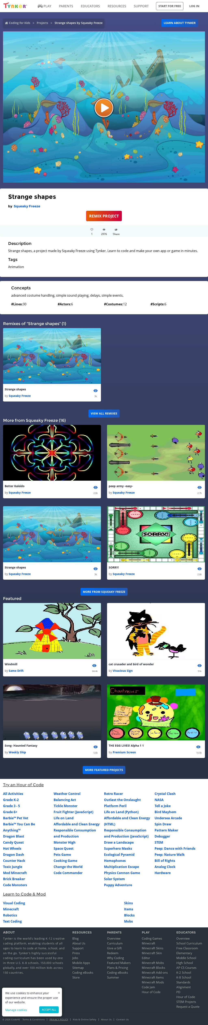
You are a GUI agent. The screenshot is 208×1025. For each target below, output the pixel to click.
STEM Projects (186, 1002)
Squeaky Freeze (27, 206)
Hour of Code (151, 992)
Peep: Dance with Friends (175, 848)
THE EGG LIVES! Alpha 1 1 (126, 745)
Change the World (68, 867)
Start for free (169, 6)
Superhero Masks (118, 848)
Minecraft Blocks (153, 968)
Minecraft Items (153, 977)
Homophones (115, 860)
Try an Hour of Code (23, 784)
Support (77, 948)
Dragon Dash (13, 854)
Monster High (65, 842)
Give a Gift (114, 948)
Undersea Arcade (168, 818)
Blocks (129, 915)
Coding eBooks (82, 972)
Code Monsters (15, 885)
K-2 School (183, 972)
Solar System (114, 879)
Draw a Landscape (119, 842)
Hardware (163, 873)
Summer (113, 977)
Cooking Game (65, 860)
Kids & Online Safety (84, 1019)
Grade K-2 (11, 800)
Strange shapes (15, 389)
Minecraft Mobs (153, 963)
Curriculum (115, 943)
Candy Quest (13, 842)
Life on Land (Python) (121, 812)
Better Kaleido (15, 486)
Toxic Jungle (12, 867)
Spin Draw (163, 824)
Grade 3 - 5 (11, 806)
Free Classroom (187, 948)
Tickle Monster (65, 806)
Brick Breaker (14, 879)
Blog (75, 938)
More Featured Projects (104, 770)
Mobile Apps (81, 963)
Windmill (11, 664)
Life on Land (64, 818)
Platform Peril (115, 806)
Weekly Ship (17, 752)
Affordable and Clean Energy (77, 824)
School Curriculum (189, 943)
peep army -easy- (121, 486)
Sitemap (78, 968)
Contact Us (122, 1019)
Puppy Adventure (118, 885)
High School (184, 963)
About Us (78, 943)
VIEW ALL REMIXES (104, 413)
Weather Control (67, 793)
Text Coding (12, 921)
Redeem (112, 953)
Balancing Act (65, 800)
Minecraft (11, 909)
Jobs (75, 958)
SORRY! (114, 567)
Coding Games (152, 938)
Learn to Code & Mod (24, 894)
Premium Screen (124, 752)
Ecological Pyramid (119, 854)
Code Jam (148, 987)
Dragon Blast (13, 836)
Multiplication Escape (121, 867)
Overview (113, 938)
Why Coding (115, 958)
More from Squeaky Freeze (104, 592)
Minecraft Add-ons (155, 972)
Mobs (128, 921)
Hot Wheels (12, 848)
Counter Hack (14, 860)
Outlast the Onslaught (122, 800)
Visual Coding (14, 903)
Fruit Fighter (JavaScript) (73, 812)
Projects (42, 23)
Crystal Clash (165, 793)
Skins (128, 903)
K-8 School (183, 977)
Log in (194, 6)
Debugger (162, 836)
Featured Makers (119, 963)
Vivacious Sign (123, 671)
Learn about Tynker (180, 23)
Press (76, 953)
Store (76, 977)
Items (128, 909)
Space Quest (64, 848)
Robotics (10, 915)
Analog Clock (165, 867)
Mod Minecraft (15, 873)
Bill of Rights (165, 860)
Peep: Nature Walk (170, 854)
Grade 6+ (10, 812)
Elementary (184, 953)
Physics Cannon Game (122, 873)
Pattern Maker (166, 830)
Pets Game (62, 854)
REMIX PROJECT (104, 216)
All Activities (13, 793)
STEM (159, 842)
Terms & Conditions (34, 1019)
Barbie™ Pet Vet (15, 818)
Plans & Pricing (117, 968)
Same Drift (16, 671)
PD (178, 992)
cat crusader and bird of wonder (131, 664)
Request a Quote (187, 1007)
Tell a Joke (163, 806)
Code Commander (68, 873)
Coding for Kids (19, 23)
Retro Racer (113, 793)
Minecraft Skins (152, 948)
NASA (159, 800)
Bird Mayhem (165, 812)
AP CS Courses (186, 968)
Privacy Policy (59, 1019)
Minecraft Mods (153, 982)
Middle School (186, 958)
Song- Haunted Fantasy (21, 745)
